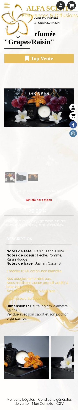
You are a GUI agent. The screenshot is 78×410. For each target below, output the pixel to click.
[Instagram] (73, 133)
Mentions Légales (20, 399)
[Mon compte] (73, 107)
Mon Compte (42, 404)
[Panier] (73, 116)
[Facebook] (73, 124)
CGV (60, 404)
